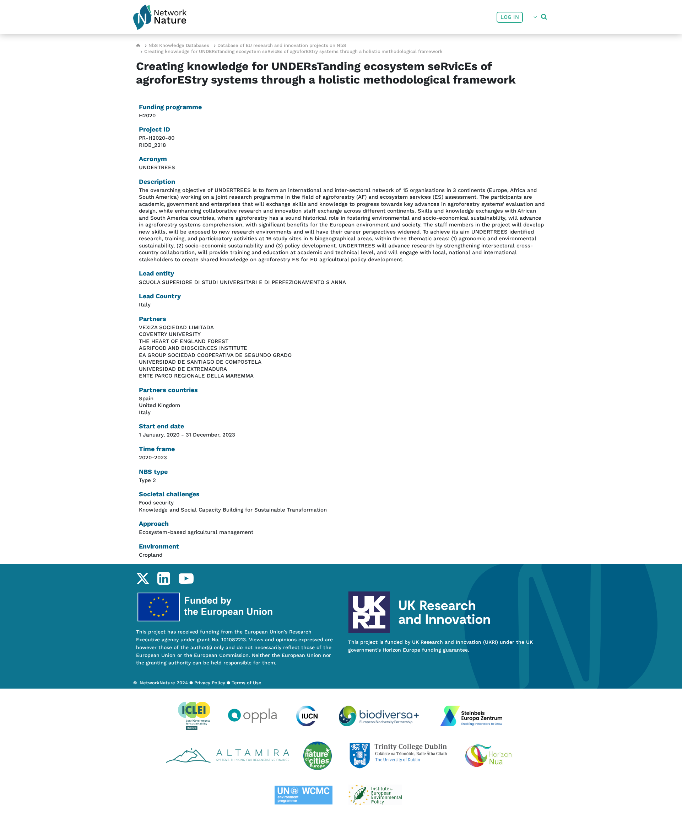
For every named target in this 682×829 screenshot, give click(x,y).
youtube (186, 578)
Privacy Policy (209, 682)
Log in (509, 17)
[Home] (159, 17)
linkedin (163, 578)
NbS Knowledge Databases (178, 45)
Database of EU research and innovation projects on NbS (281, 45)
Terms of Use (246, 682)
